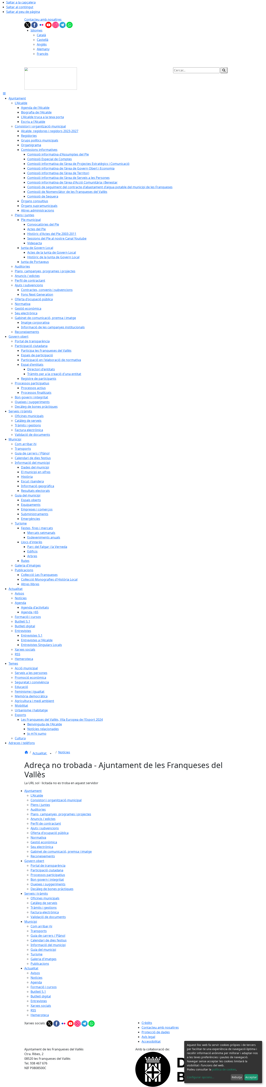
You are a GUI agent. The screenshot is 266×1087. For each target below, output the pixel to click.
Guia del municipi (43, 949)
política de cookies (224, 1069)
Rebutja (237, 1077)
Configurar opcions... (200, 1077)
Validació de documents (48, 917)
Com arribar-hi (41, 926)
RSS (33, 1010)
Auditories (38, 809)
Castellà (42, 40)
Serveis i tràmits (36, 893)
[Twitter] (27, 24)
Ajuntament (33, 791)
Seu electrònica (42, 847)
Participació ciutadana (47, 870)
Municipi (30, 921)
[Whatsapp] (69, 24)
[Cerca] (223, 70)
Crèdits (147, 1023)
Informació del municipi (48, 945)
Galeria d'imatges (43, 959)
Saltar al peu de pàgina (23, 12)
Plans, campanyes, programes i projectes (61, 814)
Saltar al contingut (19, 7)
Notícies (64, 752)
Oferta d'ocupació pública (50, 833)
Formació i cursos (44, 987)
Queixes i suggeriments (48, 884)
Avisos (35, 973)
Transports (39, 931)
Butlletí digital (41, 996)
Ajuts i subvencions (45, 828)
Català (41, 35)
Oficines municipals (45, 898)
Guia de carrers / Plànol (48, 935)
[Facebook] (34, 24)
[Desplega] (50, 753)
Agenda (36, 982)
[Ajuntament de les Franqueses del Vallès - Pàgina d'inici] (50, 78)
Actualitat (40, 753)
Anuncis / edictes (43, 819)
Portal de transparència (48, 865)
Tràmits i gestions (44, 907)
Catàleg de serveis (44, 903)
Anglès (42, 44)
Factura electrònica (45, 912)
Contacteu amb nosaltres (43, 19)
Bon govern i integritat (47, 879)
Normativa (38, 837)
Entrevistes (39, 1001)
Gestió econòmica (44, 842)
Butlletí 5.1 (38, 991)
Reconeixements (43, 856)
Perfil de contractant (46, 823)
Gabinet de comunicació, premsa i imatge (61, 851)
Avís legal (148, 1037)
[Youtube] (48, 24)
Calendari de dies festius (49, 940)
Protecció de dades (156, 1032)
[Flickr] (41, 24)
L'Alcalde (37, 795)
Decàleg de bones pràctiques (52, 889)
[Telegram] (62, 24)
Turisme (36, 954)
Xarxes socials (41, 1006)
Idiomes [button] (36, 30)
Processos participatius (48, 875)
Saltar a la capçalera (21, 2)
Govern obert (34, 861)
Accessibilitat (151, 1041)
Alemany (43, 49)
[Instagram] (55, 24)
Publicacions (40, 963)
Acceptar (251, 1077)
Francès (42, 54)
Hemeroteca (40, 1015)
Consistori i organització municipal (56, 800)
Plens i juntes (40, 805)
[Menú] (4, 93)
